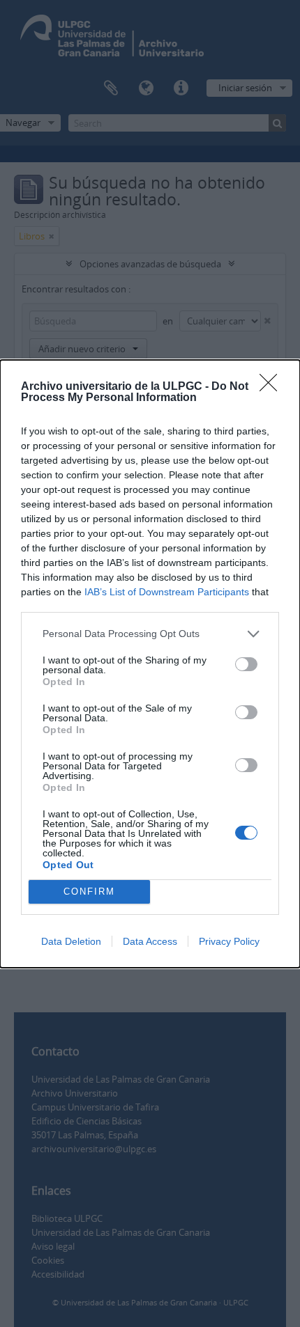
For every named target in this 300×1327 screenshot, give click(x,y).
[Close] (273, 387)
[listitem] (150, 634)
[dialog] (150, 664)
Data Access (150, 941)
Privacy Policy (229, 941)
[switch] (246, 664)
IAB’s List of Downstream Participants (166, 591)
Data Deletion (71, 941)
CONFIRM (89, 891)
